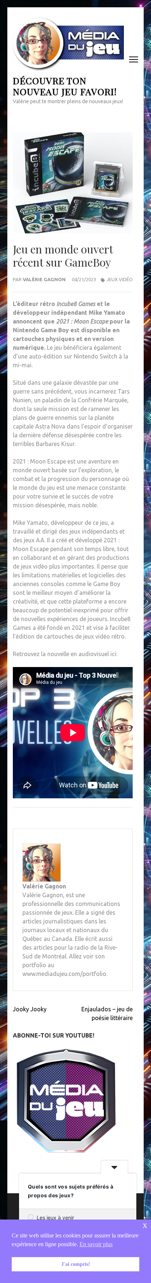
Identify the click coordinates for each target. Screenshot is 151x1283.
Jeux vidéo (120, 279)
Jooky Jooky (30, 1009)
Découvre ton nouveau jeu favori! (65, 85)
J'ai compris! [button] (75, 1264)
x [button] (145, 1224)
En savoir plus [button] (96, 1244)
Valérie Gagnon (44, 279)
